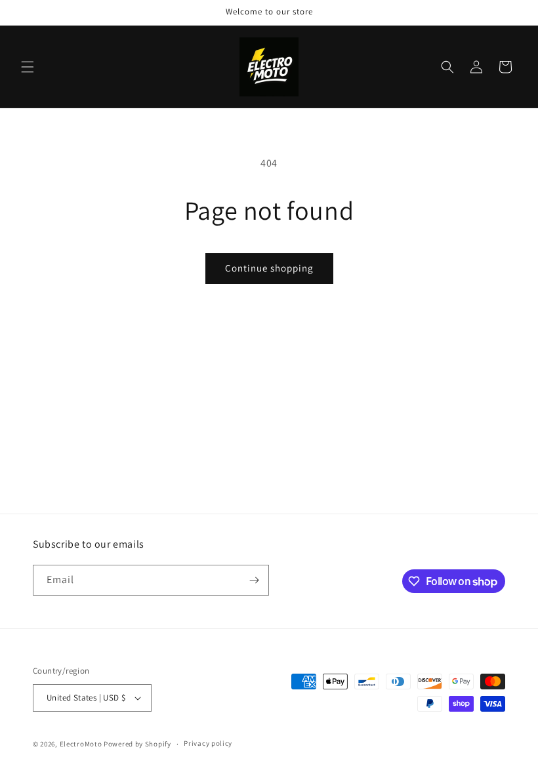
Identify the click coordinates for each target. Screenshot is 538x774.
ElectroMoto (81, 743)
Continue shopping (269, 268)
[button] (27, 66)
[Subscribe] (253, 580)
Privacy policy (208, 743)
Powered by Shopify (137, 743)
